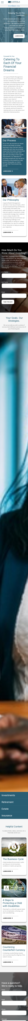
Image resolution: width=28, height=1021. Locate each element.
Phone (3, 1009)
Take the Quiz (8, 302)
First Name (5, 272)
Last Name (5, 282)
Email (3, 292)
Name (3, 990)
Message (4, 1019)
